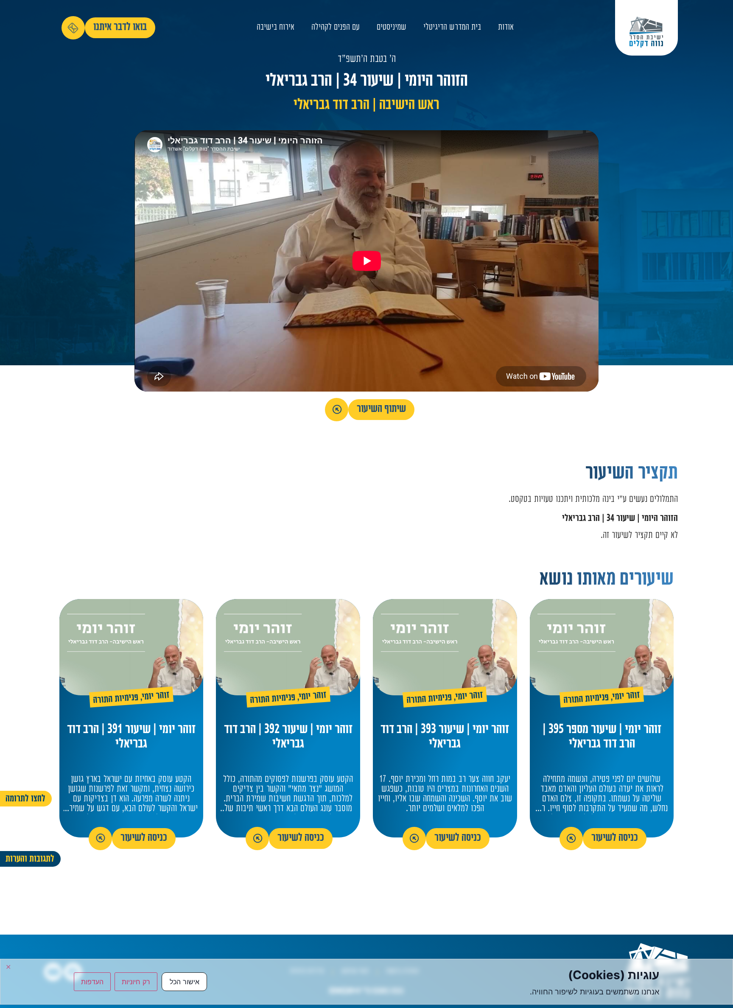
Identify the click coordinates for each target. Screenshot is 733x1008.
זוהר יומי (626, 696)
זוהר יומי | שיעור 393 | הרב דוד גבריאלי (444, 737)
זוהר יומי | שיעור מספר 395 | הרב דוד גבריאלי (602, 737)
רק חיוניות (136, 981)
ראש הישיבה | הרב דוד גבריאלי (366, 106)
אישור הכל (184, 981)
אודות (506, 27)
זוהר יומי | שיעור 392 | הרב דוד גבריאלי (288, 737)
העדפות (92, 981)
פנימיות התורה (586, 699)
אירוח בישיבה (275, 27)
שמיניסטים (391, 27)
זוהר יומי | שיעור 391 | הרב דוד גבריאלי (131, 737)
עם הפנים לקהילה (335, 27)
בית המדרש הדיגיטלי (452, 27)
